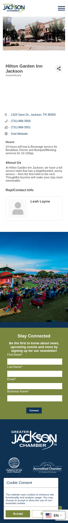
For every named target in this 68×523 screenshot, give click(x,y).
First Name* (14, 354)
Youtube (60, 506)
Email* (11, 379)
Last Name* (14, 366)
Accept (18, 513)
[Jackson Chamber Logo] (14, 8)
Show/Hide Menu (61, 8)
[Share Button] (58, 68)
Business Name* (18, 391)
